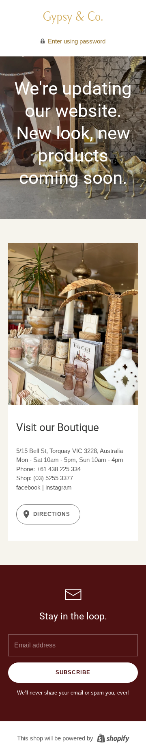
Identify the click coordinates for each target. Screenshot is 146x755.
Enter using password (75, 41)
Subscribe (73, 672)
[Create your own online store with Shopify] (112, 737)
